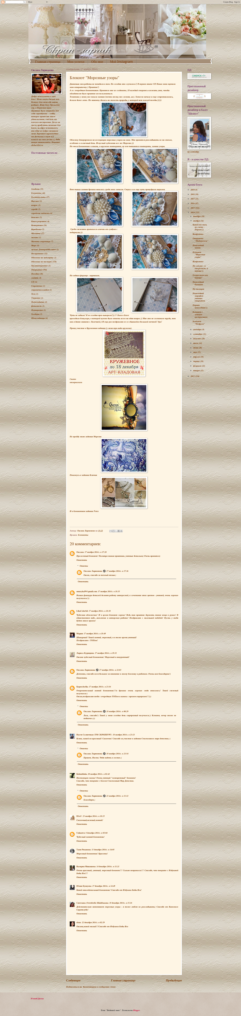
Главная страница (47, 62)
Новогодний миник (198, 246)
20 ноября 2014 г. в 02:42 (99, 773)
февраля (197, 365)
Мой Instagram (121, 62)
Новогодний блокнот (198, 283)
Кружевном (92, 328)
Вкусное (35, 201)
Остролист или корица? (200, 276)
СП (32, 281)
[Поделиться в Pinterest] (121, 531)
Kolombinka (81, 773)
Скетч (73, 379)
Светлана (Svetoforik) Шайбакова (92, 902)
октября (197, 329)
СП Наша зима (160, 83)
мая (195, 352)
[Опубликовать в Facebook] (118, 531)
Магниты (35, 233)
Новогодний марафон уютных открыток (199, 297)
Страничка (36, 285)
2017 (193, 198)
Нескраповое (37, 253)
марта (196, 361)
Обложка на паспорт (41, 261)
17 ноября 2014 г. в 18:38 (100, 610)
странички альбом (40, 289)
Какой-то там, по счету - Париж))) (200, 227)
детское (35, 217)
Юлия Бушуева (83, 885)
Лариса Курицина (85, 653)
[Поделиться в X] (116, 531)
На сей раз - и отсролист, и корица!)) (200, 268)
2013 (193, 376)
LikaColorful (82, 610)
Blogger (136, 1010)
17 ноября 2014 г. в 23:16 (100, 686)
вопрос (34, 205)
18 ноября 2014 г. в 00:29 (117, 711)
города (34, 209)
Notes (96, 511)
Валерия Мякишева (86, 866)
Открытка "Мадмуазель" (200, 239)
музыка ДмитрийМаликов (43, 249)
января (196, 370)
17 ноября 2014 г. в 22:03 (110, 669)
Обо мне (97, 62)
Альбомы (35, 188)
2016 (193, 203)
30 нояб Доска (37, 998)
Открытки (36, 269)
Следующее (73, 980)
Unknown (80, 832)
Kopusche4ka (82, 686)
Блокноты (83, 534)
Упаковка (35, 297)
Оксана (80, 552)
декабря (197, 216)
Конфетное (198, 234)
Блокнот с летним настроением (200, 314)
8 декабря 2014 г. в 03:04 (96, 832)
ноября (196, 220)
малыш (34, 237)
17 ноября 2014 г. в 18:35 (109, 591)
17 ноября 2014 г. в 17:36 (117, 571)
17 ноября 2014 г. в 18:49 (95, 633)
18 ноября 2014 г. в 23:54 (117, 753)
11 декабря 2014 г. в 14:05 (103, 849)
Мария (79, 633)
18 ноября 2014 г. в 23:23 (124, 734)
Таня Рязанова (83, 849)
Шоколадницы (38, 318)
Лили (119, 315)
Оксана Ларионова (93, 571)
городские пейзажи (40, 213)
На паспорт (198, 288)
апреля (196, 356)
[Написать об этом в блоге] (113, 531)
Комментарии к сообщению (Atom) (99, 986)
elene (78, 922)
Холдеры (35, 314)
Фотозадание (37, 301)
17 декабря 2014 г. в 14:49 (103, 885)
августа (197, 338)
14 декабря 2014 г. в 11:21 (108, 866)
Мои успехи (75, 62)
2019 (193, 189)
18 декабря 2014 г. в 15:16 (120, 902)
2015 (193, 207)
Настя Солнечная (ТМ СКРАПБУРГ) (94, 734)
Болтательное (38, 197)
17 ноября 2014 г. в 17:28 (96, 552)
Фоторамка (37, 310)
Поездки (35, 273)
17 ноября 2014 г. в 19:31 (106, 653)
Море (33, 245)
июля (196, 343)
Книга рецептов (38, 221)
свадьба (34, 277)
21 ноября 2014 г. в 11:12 (117, 795)
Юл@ (79, 816)
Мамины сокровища (40, 241)
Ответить (81, 559)
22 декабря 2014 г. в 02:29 (93, 922)
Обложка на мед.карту (42, 257)
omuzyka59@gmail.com (86, 591)
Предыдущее (174, 980)
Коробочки (36, 229)
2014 (193, 212)
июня (196, 347)
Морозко (97, 436)
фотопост (36, 305)
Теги (33, 293)
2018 (193, 194)
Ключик (93, 474)
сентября (198, 334)
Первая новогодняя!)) (200, 306)
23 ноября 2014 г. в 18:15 (94, 816)
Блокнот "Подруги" (199, 322)
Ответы (84, 565)
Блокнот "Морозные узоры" (199, 254)
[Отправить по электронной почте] (110, 531)
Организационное (39, 265)
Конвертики (37, 225)
